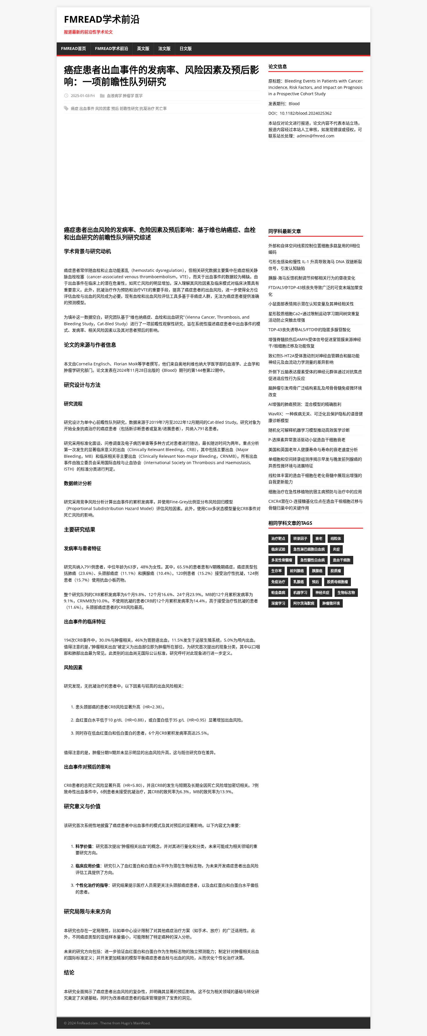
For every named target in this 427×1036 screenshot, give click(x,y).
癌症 (74, 108)
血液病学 (114, 95)
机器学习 (300, 592)
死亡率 (161, 108)
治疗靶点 (278, 538)
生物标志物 (346, 592)
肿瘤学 (128, 95)
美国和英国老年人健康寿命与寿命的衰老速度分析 (313, 449)
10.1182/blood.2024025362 (306, 113)
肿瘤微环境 (331, 603)
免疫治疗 (278, 581)
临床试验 (278, 549)
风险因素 (102, 108)
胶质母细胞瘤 (337, 581)
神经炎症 (322, 592)
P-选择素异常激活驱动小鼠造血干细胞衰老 (306, 439)
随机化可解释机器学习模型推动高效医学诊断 (309, 430)
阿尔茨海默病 (303, 603)
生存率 (276, 570)
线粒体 (336, 538)
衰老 (318, 538)
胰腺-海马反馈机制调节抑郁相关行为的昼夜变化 (311, 278)
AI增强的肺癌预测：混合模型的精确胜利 (304, 404)
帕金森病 (278, 592)
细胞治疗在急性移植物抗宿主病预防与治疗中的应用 (315, 491)
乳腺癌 (298, 581)
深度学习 (278, 603)
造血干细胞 (341, 560)
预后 (115, 108)
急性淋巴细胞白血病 (309, 549)
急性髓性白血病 (312, 560)
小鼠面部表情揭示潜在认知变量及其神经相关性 (311, 303)
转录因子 (300, 538)
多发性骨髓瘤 (281, 560)
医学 (139, 95)
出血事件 (86, 108)
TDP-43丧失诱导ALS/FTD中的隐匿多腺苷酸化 (309, 329)
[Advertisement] (213, 172)
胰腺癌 (317, 570)
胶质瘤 (336, 570)
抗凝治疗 (147, 108)
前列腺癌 (297, 570)
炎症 (336, 549)
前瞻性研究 (129, 108)
